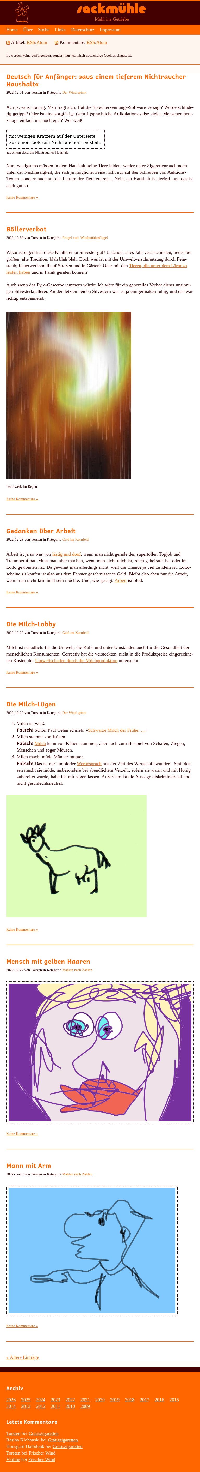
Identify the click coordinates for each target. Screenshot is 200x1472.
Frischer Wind (42, 1453)
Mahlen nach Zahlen (77, 970)
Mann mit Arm (28, 1165)
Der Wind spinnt (74, 92)
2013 (25, 1406)
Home (12, 29)
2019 (115, 1399)
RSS (31, 42)
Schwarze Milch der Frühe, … (117, 730)
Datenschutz (82, 29)
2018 (129, 1399)
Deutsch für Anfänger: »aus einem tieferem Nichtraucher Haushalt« (96, 80)
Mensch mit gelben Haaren (48, 961)
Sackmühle (111, 10)
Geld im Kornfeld (75, 540)
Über (28, 29)
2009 (85, 1406)
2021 (85, 1399)
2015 (174, 1399)
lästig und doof (66, 554)
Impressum (110, 29)
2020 (100, 1399)
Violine (13, 1459)
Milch (40, 743)
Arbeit (121, 580)
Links (60, 29)
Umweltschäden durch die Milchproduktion (76, 660)
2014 (11, 1406)
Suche (43, 29)
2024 (40, 1399)
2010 (70, 1406)
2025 (25, 1399)
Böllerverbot (26, 228)
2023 (55, 1399)
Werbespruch (89, 763)
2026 (11, 1399)
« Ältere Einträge (22, 1357)
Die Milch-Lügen (31, 703)
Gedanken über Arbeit (41, 530)
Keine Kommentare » (22, 197)
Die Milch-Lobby (31, 623)
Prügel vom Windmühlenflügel (85, 238)
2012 (40, 1406)
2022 (70, 1399)
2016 (159, 1399)
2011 (55, 1406)
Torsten (13, 1433)
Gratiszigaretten (44, 1433)
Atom (41, 42)
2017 (144, 1399)
